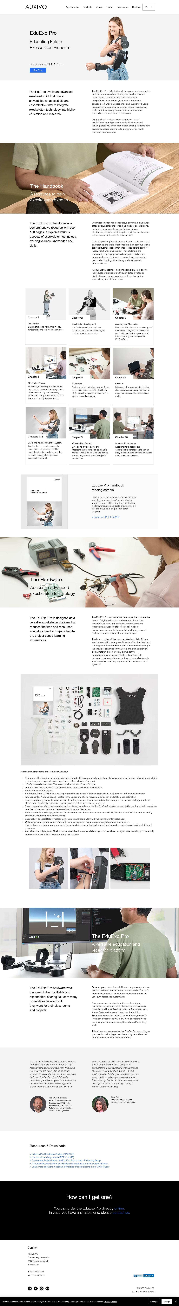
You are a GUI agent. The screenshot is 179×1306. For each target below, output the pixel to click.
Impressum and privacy (143, 1291)
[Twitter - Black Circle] (36, 1288)
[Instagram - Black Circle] (41, 1288)
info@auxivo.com (36, 1271)
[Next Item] (141, 868)
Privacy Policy (110, 1301)
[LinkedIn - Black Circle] (30, 1288)
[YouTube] (47, 1288)
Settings (153, 1301)
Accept (167, 1301)
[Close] (175, 1301)
